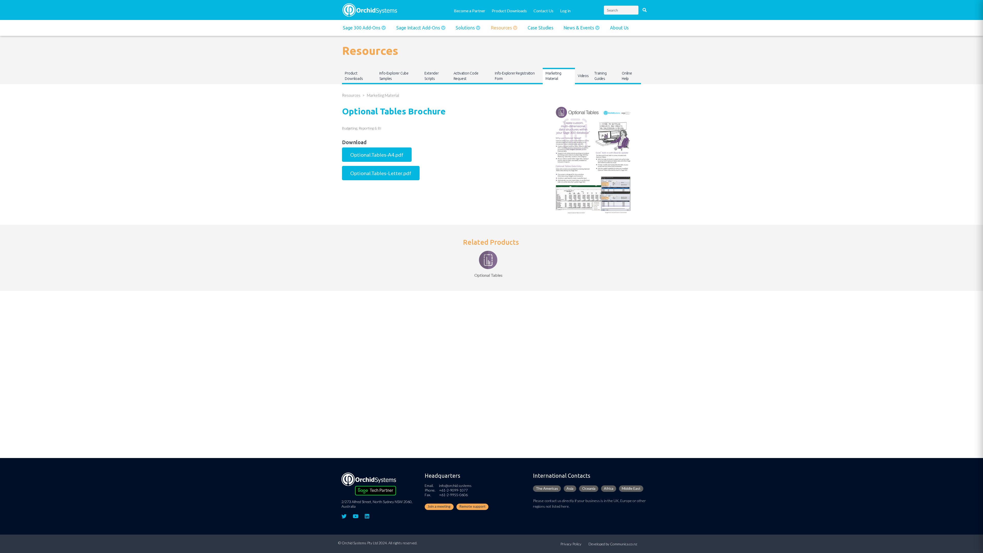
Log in (565, 10)
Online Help (627, 76)
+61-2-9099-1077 (453, 490)
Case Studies (540, 27)
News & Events (579, 27)
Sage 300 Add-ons (362, 27)
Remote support (472, 506)
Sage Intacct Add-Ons (418, 27)
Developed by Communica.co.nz (613, 544)
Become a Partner (469, 10)
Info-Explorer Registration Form (515, 76)
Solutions (466, 27)
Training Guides (600, 76)
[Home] (370, 9)
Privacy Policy (570, 544)
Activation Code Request (466, 76)
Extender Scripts (431, 76)
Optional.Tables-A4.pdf (376, 155)
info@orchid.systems (455, 485)
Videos (583, 76)
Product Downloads (509, 10)
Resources (502, 27)
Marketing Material (553, 76)
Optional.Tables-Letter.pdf (380, 173)
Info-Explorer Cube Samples (394, 76)
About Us (619, 27)
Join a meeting (439, 506)
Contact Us (543, 10)
